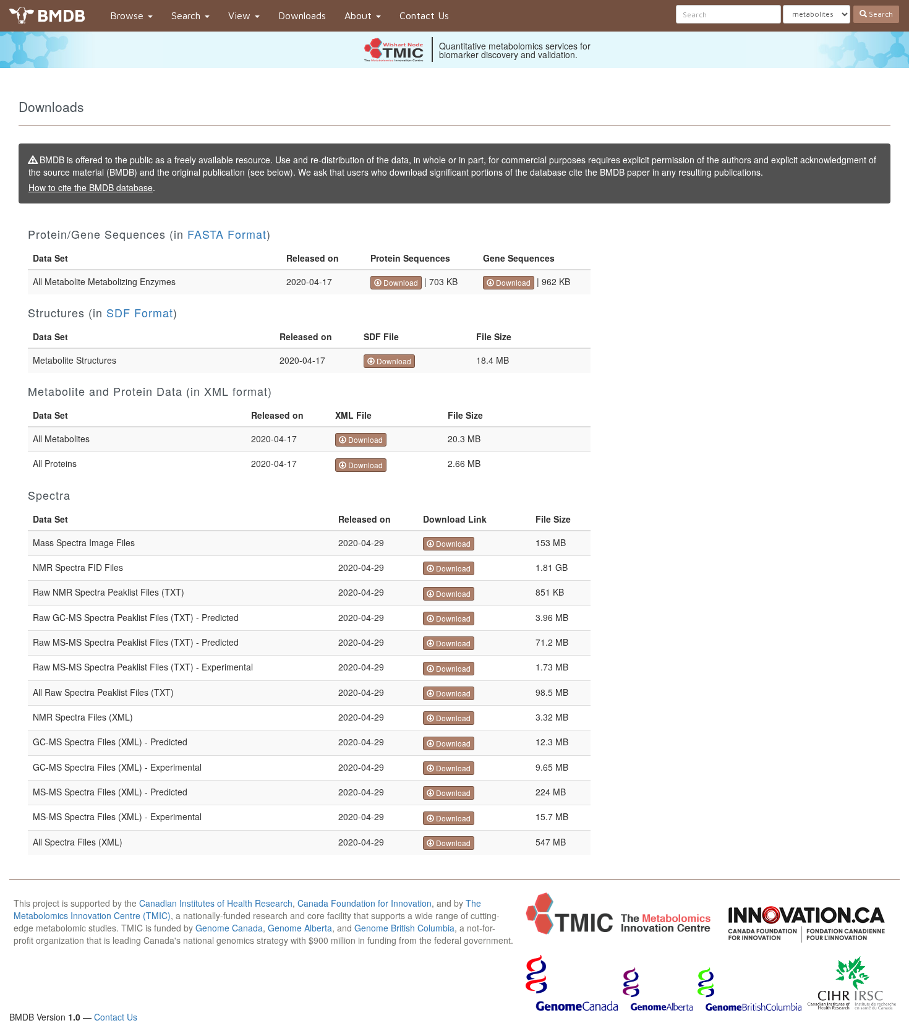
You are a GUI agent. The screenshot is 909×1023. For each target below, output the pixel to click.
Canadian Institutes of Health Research (215, 903)
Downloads (302, 15)
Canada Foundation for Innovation (364, 903)
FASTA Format (227, 234)
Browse (128, 15)
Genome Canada (229, 928)
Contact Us (424, 15)
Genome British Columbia (404, 928)
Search (187, 15)
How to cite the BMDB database (90, 187)
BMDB (61, 15)
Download (400, 282)
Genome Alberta (300, 928)
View (241, 15)
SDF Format (139, 312)
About (359, 15)
